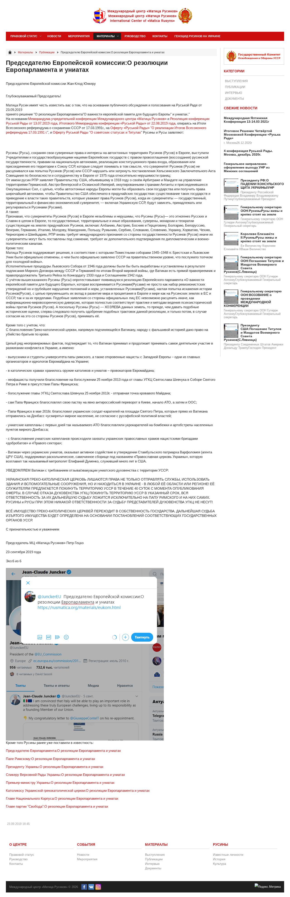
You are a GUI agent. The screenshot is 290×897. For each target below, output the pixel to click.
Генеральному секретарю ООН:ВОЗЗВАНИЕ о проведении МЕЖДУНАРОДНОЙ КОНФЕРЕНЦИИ (253, 298)
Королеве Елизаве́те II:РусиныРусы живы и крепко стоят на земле (259, 237)
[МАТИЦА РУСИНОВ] (143, 16)
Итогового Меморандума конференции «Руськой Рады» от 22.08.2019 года (117, 123)
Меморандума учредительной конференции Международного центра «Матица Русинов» (97, 119)
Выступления (236, 81)
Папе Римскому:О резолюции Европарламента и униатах (50, 759)
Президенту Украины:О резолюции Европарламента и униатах (55, 767)
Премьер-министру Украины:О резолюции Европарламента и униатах (60, 783)
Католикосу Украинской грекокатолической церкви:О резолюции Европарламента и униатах (78, 790)
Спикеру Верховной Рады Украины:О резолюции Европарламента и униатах (65, 775)
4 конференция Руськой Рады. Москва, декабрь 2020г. (248, 152)
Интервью (233, 93)
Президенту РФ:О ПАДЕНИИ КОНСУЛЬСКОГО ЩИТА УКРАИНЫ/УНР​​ (262, 183)
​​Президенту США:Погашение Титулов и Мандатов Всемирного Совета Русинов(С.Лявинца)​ (252, 332)
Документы (234, 98)
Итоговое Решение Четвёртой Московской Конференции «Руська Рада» (252, 134)
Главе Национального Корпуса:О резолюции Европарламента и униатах (62, 798)
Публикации (235, 87)
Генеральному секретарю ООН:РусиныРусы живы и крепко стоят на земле (262, 210)
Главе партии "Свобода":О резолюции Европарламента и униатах (57, 806)
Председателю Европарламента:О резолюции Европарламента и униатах (63, 751)
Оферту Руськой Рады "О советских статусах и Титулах (97, 132)
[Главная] (10, 52)
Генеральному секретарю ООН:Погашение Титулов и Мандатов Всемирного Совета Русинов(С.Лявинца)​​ (254, 264)
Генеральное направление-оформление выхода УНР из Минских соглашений (247, 167)
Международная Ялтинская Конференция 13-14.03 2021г (246, 119)
